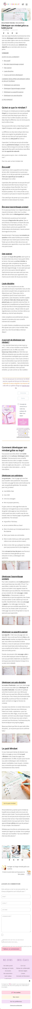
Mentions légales (23, 971)
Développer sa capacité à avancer (13, 92)
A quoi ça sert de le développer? (13, 75)
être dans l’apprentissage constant (14, 64)
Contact (23, 973)
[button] (29, 981)
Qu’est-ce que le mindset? (10, 57)
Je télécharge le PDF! (23, 422)
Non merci (16, 997)
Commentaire (6, 916)
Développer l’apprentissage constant (14, 88)
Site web (4, 909)
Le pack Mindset (7, 99)
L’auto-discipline (8, 71)
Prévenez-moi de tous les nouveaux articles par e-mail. (16, 947)
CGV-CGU (23, 965)
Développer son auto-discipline (13, 95)
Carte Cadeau (8, 976)
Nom (4, 896)
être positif (7, 61)
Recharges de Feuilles (8, 968)
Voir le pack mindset (10, 803)
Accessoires (8, 971)
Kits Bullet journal (8, 965)
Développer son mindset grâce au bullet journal (14, 26)
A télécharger (8, 978)
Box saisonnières (8, 973)
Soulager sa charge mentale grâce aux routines (18, 868)
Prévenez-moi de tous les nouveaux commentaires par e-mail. (13, 941)
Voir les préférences (16, 1001)
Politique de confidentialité (16, 1005)
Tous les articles (20, 23)
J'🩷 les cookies (16, 992)
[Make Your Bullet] (11, 3)
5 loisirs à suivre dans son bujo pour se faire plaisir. (13, 873)
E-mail (4, 903)
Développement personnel (8, 23)
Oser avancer (8, 68)
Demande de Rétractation (23, 976)
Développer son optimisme (12, 85)
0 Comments (6, 30)
